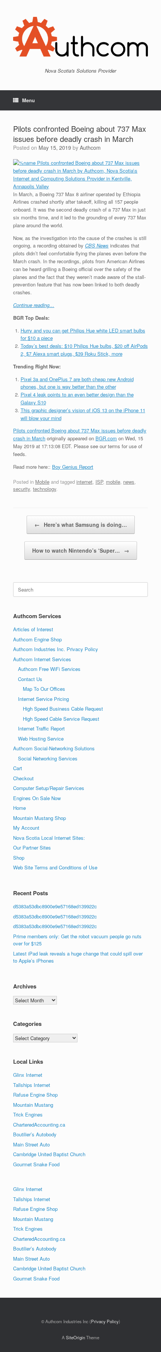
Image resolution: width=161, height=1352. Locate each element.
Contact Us (30, 679)
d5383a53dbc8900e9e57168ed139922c (55, 906)
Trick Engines (28, 1114)
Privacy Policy (105, 1321)
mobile (113, 481)
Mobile (42, 481)
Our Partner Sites (32, 847)
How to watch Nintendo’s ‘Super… (80, 550)
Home (19, 807)
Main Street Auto (31, 1144)
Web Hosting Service (41, 738)
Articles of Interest (33, 629)
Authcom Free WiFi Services (49, 668)
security (21, 488)
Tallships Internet (31, 1084)
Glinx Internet (27, 1074)
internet (84, 481)
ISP (99, 481)
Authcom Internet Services (42, 659)
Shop (18, 857)
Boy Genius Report (72, 466)
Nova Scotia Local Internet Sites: (49, 837)
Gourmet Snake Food (36, 1164)
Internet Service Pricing (43, 698)
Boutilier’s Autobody (35, 1134)
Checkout (23, 778)
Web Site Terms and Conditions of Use (55, 867)
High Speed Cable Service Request (61, 718)
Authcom (90, 147)
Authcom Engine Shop (37, 639)
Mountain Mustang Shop (39, 817)
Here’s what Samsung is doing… (80, 524)
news (128, 481)
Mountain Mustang (33, 1104)
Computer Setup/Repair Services (48, 788)
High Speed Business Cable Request (63, 708)
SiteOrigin (75, 1337)
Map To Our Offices (44, 688)
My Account (26, 827)
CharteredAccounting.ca (39, 1124)
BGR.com (106, 438)
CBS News (97, 245)
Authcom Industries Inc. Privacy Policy (55, 649)
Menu (28, 100)
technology (44, 488)
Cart (17, 768)
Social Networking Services (48, 758)
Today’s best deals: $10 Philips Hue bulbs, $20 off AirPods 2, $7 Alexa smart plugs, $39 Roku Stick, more (84, 349)
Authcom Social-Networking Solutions (54, 748)
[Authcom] (80, 37)
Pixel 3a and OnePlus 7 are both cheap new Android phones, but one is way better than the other (77, 383)
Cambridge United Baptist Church (49, 1154)
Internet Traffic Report (41, 728)
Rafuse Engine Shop (35, 1094)
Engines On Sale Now (37, 798)
